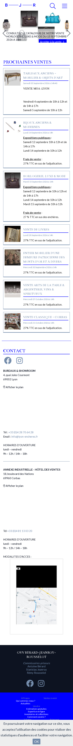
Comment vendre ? (36, 716)
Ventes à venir (50, 698)
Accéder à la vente (51, 41)
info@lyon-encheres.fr (24, 436)
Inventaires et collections (36, 714)
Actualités (25, 703)
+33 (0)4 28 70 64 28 (21, 432)
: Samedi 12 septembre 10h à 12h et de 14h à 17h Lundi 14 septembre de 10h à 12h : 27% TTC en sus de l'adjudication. (45, 150)
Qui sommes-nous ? (25, 700)
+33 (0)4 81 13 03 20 (19, 530)
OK (36, 742)
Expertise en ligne (36, 711)
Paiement (54, 719)
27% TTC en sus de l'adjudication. (42, 240)
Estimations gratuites (36, 708)
